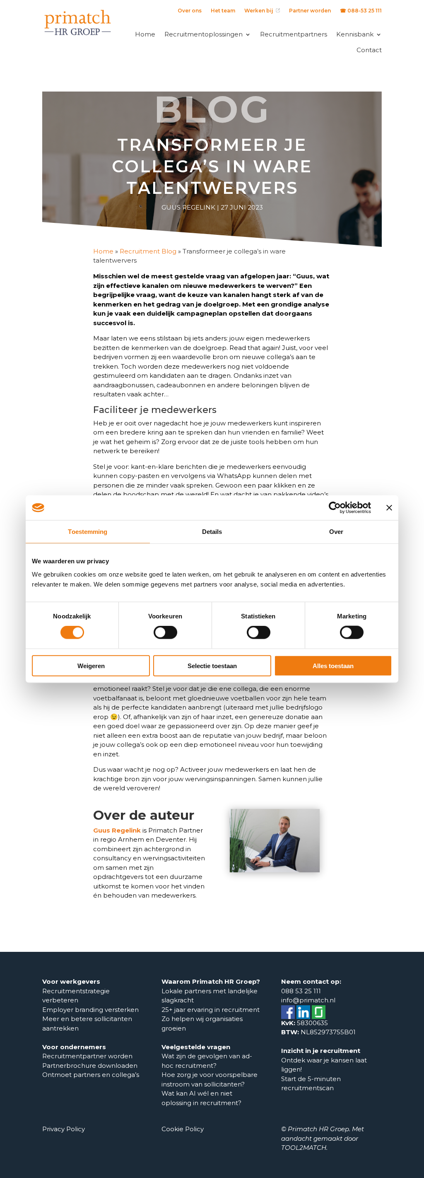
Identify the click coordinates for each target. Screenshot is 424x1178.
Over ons (190, 11)
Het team (223, 11)
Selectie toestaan (212, 665)
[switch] (165, 632)
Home (145, 34)
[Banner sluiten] (389, 508)
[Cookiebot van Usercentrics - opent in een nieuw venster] (335, 508)
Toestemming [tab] (87, 531)
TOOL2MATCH (303, 1147)
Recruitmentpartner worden (87, 1056)
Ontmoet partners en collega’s (91, 1075)
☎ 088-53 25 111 (361, 11)
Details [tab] (212, 531)
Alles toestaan (333, 665)
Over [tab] (336, 531)
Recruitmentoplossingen (203, 34)
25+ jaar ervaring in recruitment (210, 1010)
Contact (369, 50)
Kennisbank (354, 34)
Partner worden (310, 11)
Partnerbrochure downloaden (89, 1065)
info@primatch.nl (308, 1000)
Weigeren (91, 665)
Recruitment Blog (148, 251)
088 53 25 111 (301, 991)
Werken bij (260, 11)
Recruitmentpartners (293, 34)
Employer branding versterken (90, 1010)
